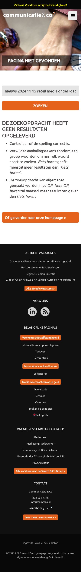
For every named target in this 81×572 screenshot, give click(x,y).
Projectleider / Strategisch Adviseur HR (40, 456)
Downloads (40, 389)
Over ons (40, 402)
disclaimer (68, 553)
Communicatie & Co (40, 491)
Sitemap (40, 395)
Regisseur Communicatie (40, 273)
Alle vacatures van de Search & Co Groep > (40, 471)
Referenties (41, 357)
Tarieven (40, 351)
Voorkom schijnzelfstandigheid (40, 337)
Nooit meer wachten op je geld (40, 381)
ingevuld (28, 542)
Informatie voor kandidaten (40, 366)
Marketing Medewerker (40, 443)
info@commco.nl (41, 501)
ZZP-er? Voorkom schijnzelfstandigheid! (40, 5)
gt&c (49, 557)
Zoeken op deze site (41, 408)
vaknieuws (41, 542)
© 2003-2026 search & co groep (24, 553)
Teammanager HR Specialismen (40, 450)
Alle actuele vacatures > (40, 288)
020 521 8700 (40, 498)
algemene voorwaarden (31, 557)
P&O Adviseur (40, 462)
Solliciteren (40, 373)
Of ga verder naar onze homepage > (35, 217)
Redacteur (40, 437)
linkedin (59, 557)
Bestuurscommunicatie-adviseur (40, 267)
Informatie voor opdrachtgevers (40, 345)
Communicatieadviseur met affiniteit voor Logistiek (40, 261)
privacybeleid (52, 553)
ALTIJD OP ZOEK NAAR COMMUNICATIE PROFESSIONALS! (40, 280)
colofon (53, 542)
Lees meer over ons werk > (40, 517)
